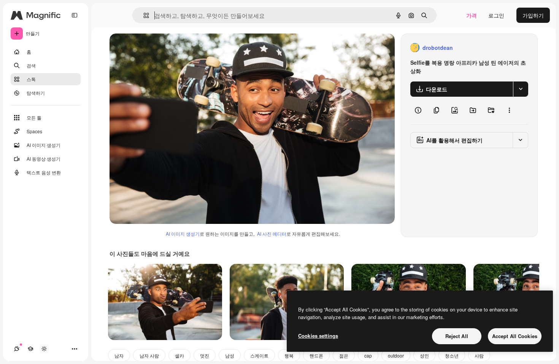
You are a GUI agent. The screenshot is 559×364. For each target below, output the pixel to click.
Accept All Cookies (514, 336)
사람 (479, 355)
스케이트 (259, 355)
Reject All (456, 336)
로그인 (496, 15)
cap (368, 355)
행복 (289, 355)
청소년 (452, 355)
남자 (119, 355)
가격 (471, 15)
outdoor (396, 355)
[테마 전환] (44, 349)
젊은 (343, 355)
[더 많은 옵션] (509, 110)
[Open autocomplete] (143, 15)
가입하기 (533, 15)
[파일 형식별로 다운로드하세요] (520, 89)
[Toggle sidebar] (74, 15)
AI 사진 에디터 (271, 233)
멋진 (204, 355)
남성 (229, 355)
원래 (153, 48)
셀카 (179, 355)
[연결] (17, 349)
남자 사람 (149, 355)
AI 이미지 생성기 (183, 233)
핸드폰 (316, 355)
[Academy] (30, 349)
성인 (424, 355)
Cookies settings (318, 335)
